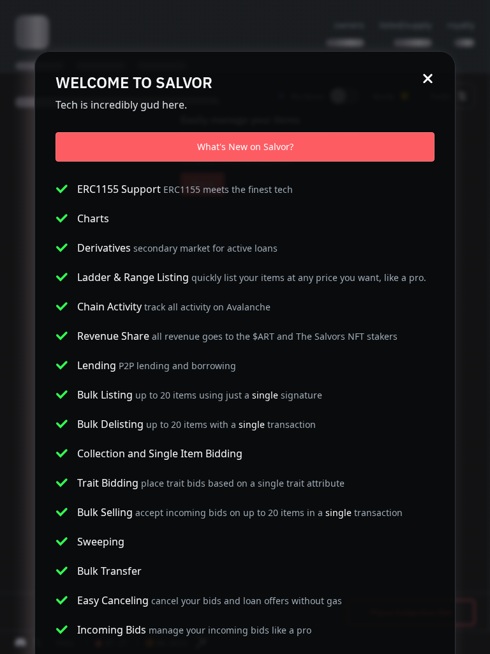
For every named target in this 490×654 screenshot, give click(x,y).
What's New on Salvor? (245, 147)
